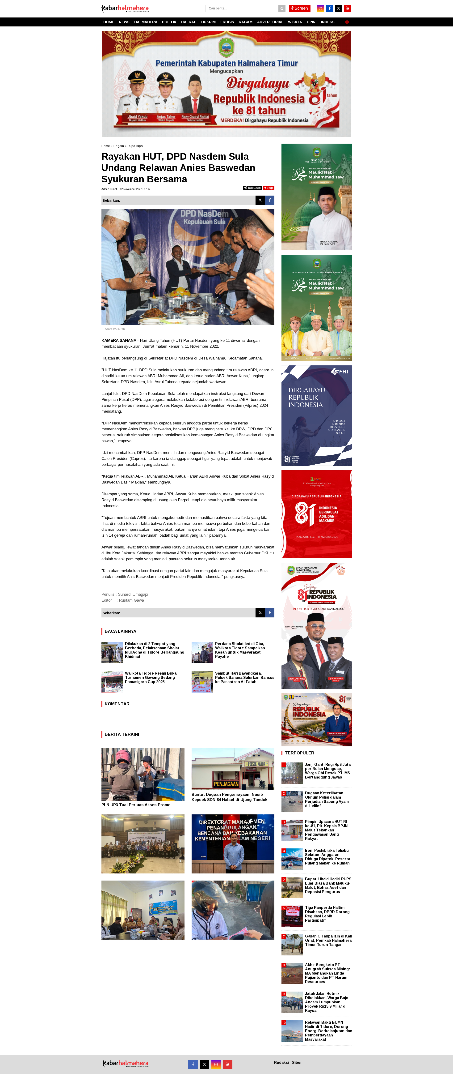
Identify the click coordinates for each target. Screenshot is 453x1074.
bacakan (254, 187)
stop (269, 187)
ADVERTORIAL (270, 22)
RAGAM (245, 22)
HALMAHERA (145, 22)
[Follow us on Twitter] (204, 1064)
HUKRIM (208, 22)
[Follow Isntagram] (216, 1064)
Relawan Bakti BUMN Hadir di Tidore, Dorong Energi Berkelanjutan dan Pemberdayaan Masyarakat (328, 1031)
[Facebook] (269, 200)
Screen (301, 8)
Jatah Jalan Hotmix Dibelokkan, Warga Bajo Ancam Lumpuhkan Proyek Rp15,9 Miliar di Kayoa (326, 1002)
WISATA (295, 22)
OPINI (311, 22)
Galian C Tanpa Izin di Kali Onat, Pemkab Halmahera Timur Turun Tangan (328, 940)
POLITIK (169, 22)
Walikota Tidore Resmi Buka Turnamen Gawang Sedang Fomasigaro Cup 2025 (150, 677)
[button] (346, 19)
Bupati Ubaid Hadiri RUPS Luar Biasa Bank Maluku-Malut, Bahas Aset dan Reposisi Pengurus (328, 885)
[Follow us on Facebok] (193, 1064)
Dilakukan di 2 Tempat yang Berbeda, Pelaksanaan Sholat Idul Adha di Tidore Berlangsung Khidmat (154, 650)
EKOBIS (227, 22)
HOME (108, 22)
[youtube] (347, 8)
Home (105, 146)
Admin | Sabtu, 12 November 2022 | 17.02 (125, 189)
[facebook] (329, 8)
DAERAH (189, 22)
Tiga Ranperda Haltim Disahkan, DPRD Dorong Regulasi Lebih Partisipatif (327, 914)
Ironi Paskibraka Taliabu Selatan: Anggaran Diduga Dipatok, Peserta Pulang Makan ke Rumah (327, 856)
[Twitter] (260, 200)
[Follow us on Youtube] (227, 1064)
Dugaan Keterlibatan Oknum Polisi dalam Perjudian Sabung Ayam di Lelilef (327, 799)
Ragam (118, 146)
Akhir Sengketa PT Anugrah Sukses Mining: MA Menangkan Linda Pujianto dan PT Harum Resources (327, 973)
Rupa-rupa (135, 146)
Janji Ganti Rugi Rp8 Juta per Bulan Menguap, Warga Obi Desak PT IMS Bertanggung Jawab (328, 770)
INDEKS (328, 22)
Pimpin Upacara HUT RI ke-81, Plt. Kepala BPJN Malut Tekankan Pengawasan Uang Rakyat (326, 830)
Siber (297, 1063)
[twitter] (338, 8)
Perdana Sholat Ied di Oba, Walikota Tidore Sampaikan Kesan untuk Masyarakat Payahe (240, 650)
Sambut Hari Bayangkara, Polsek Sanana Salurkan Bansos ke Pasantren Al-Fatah (244, 677)
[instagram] (320, 8)
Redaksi (281, 1063)
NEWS (124, 22)
